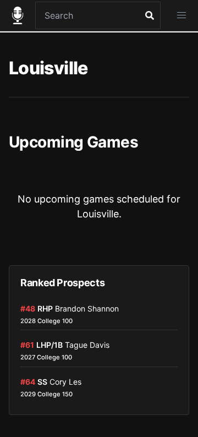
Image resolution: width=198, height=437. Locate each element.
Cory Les (65, 381)
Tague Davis (87, 344)
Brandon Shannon (87, 308)
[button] (181, 15)
